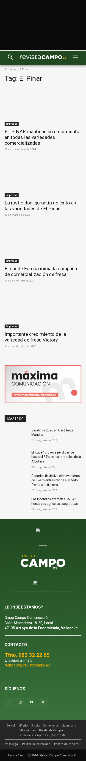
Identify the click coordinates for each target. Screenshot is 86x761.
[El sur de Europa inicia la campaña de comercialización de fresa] (43, 243)
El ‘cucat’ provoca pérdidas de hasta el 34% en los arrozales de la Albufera (56, 457)
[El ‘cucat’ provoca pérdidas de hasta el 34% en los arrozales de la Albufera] (16, 458)
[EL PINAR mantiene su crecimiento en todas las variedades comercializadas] (43, 106)
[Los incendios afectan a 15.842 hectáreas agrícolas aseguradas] (16, 505)
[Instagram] (20, 702)
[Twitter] (43, 702)
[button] (10, 57)
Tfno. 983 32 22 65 (27, 655)
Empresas (11, 123)
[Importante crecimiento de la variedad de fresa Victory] (43, 309)
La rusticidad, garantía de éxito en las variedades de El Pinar (40, 205)
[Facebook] (9, 702)
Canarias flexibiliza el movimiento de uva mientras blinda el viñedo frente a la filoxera (55, 480)
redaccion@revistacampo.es (27, 665)
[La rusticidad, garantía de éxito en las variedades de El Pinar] (43, 178)
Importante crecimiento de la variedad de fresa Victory (35, 337)
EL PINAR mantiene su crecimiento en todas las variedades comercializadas (42, 137)
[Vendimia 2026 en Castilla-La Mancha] (16, 436)
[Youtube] (31, 702)
